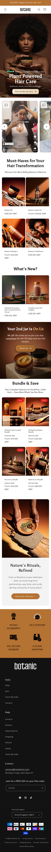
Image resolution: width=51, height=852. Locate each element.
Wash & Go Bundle (35, 480)
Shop (7, 685)
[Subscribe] (42, 788)
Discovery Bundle (11, 480)
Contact (8, 703)
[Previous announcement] (5, 3)
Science (8, 725)
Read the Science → (25, 596)
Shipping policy (25, 842)
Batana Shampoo (11, 251)
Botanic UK (16, 838)
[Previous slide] (4, 127)
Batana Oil (9, 210)
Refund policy (40, 838)
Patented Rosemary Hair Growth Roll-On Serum (12, 310)
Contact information (41, 842)
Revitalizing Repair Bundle (35, 431)
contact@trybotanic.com (17, 769)
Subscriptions (11, 731)
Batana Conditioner (35, 251)
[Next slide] (46, 127)
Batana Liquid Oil (35, 210)
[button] (5, 9)
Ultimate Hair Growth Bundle (13, 431)
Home (7, 679)
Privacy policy (28, 838)
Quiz (7, 691)
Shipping (9, 737)
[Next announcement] (46, 3)
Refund (8, 742)
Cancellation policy (27, 846)
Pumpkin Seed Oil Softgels (35, 309)
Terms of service (11, 842)
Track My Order (11, 697)
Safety (8, 748)
